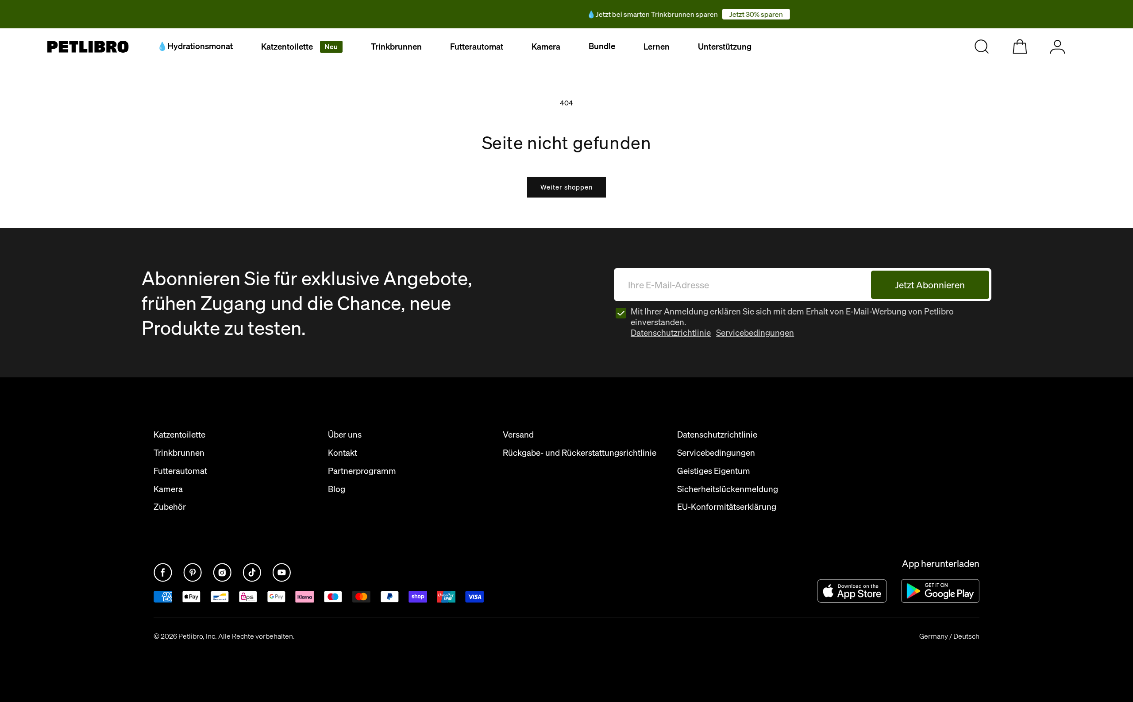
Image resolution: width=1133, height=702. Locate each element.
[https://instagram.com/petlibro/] (223, 579)
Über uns (345, 435)
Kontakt (342, 453)
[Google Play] (940, 590)
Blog (336, 489)
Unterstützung (724, 46)
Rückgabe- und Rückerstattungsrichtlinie (579, 453)
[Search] (981, 46)
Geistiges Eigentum (713, 471)
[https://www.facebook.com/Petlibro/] (164, 579)
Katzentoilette (299, 46)
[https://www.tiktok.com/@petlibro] (253, 579)
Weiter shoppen (566, 186)
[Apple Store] (852, 590)
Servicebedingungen (755, 332)
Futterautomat (476, 46)
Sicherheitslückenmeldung (727, 489)
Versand (518, 435)
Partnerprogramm (362, 471)
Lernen (657, 46)
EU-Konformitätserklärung (726, 507)
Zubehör (170, 507)
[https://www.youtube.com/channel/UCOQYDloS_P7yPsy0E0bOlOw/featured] (281, 579)
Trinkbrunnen (396, 46)
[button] (302, 47)
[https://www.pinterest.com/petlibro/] (193, 579)
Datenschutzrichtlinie (671, 332)
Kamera (546, 46)
